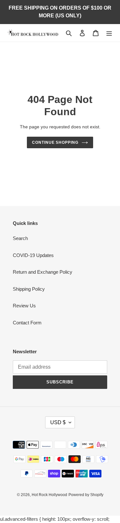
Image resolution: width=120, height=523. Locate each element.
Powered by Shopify (85, 495)
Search (20, 238)
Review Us (24, 305)
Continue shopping (55, 142)
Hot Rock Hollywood (49, 495)
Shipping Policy (29, 289)
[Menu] (109, 33)
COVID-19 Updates (33, 255)
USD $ (58, 422)
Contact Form (27, 322)
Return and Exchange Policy (42, 272)
